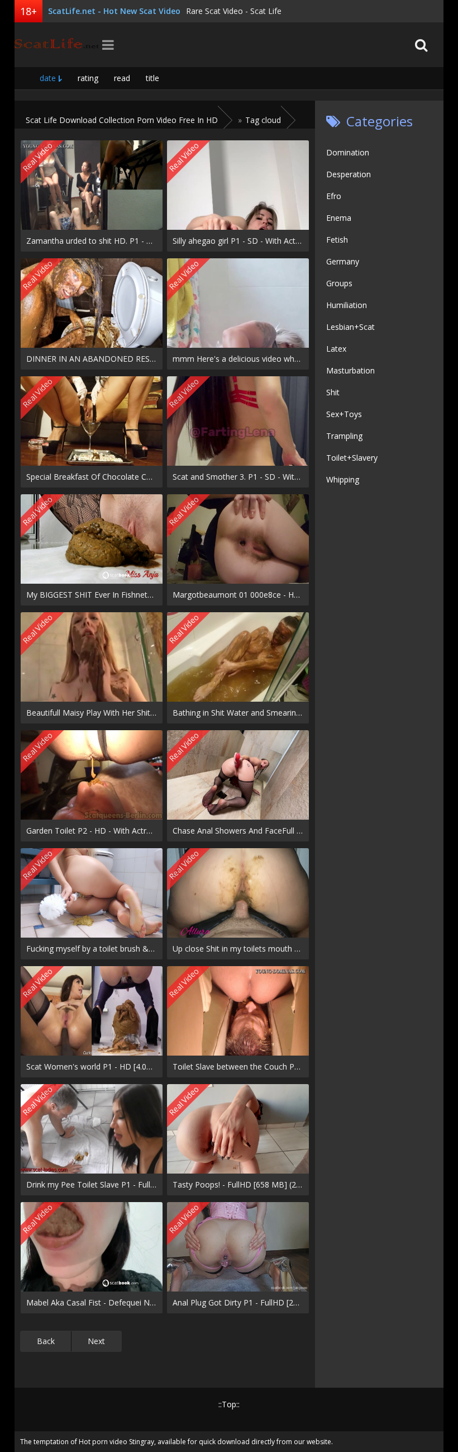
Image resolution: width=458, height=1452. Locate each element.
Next (96, 1341)
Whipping (342, 479)
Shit (333, 392)
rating (88, 78)
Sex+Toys (344, 414)
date (48, 78)
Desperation (348, 174)
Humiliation (346, 305)
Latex (336, 348)
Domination (347, 152)
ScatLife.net (56, 44)
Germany (342, 261)
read (122, 78)
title (152, 78)
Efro (333, 196)
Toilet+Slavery (352, 457)
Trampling (344, 436)
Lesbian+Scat (350, 326)
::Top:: (229, 1404)
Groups (339, 283)
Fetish (337, 239)
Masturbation (350, 370)
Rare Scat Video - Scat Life (234, 11)
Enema (338, 217)
